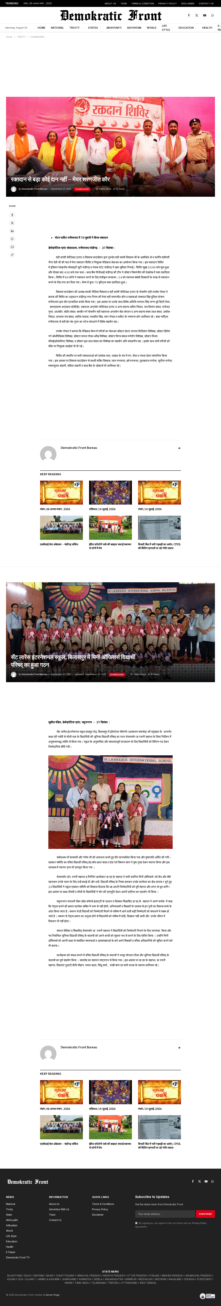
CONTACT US (206, 3)
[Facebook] (12, 215)
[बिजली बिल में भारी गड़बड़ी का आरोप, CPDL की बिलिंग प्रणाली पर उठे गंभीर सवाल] (159, 528)
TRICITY (74, 27)
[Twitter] (12, 223)
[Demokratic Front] (110, 15)
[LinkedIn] (12, 231)
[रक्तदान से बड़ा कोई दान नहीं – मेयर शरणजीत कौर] (110, 147)
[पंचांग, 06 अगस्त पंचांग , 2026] (61, 493)
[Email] (12, 246)
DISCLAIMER (187, 3)
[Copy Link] (12, 254)
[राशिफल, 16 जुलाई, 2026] (110, 493)
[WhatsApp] (12, 239)
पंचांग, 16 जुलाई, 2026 (150, 509)
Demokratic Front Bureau (34, 189)
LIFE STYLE (166, 27)
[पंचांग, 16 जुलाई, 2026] (159, 493)
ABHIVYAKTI (114, 27)
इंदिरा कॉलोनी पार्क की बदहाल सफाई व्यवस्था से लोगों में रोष (110, 546)
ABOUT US (110, 3)
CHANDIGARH (82, 189)
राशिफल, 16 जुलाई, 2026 (102, 509)
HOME (41, 27)
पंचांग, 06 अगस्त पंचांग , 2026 (37, 3)
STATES (93, 27)
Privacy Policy (199, 1223)
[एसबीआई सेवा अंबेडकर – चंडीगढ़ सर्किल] (61, 528)
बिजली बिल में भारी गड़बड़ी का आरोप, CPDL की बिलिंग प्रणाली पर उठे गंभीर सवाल (159, 546)
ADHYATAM (134, 27)
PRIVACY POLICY (167, 3)
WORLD (151, 27)
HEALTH (207, 27)
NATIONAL (57, 27)
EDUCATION (186, 27)
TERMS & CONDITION (142, 3)
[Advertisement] (110, 67)
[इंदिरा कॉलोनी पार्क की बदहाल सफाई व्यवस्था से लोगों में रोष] (110, 528)
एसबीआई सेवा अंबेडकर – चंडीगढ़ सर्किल (59, 544)
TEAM (124, 3)
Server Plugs (52, 1294)
